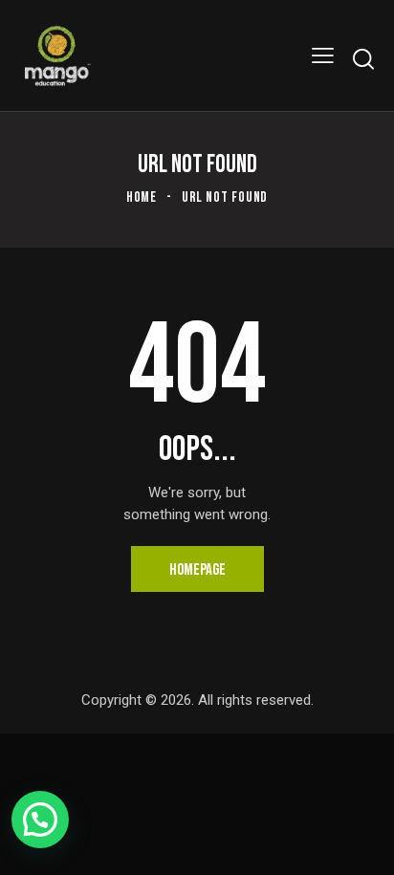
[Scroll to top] (362, 843)
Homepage (197, 570)
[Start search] (363, 59)
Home (142, 197)
